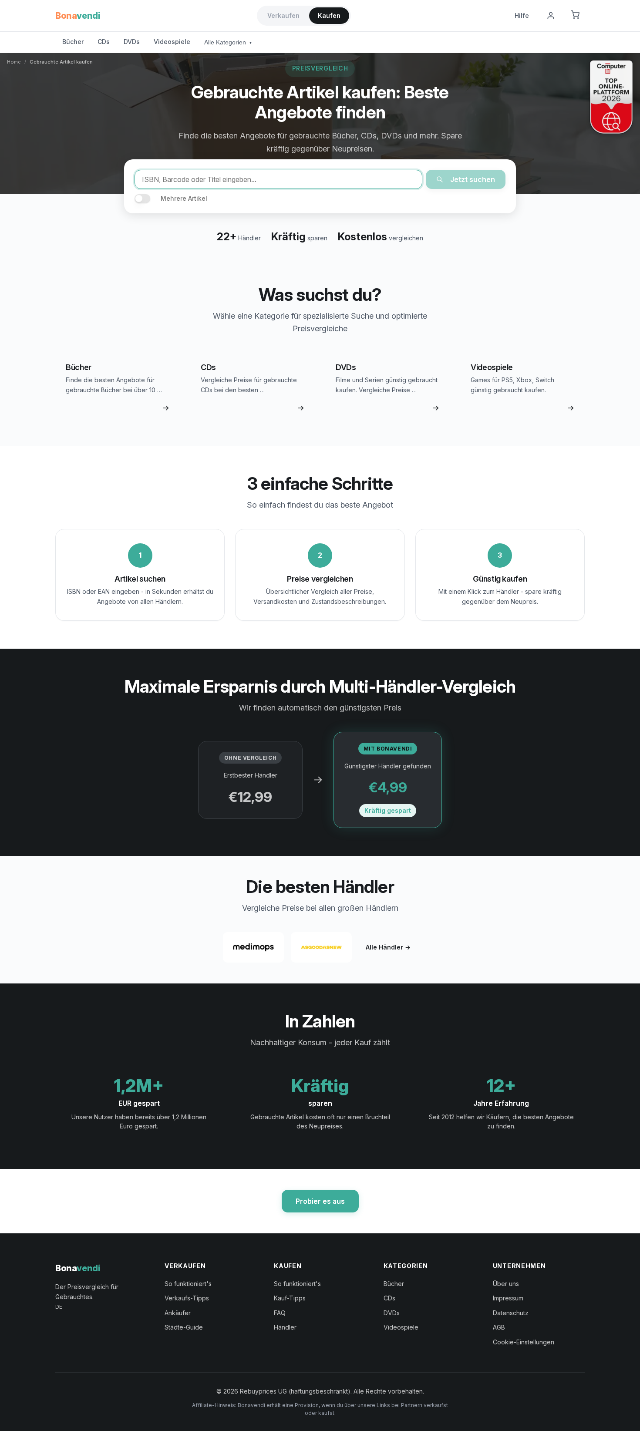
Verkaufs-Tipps (187, 1298)
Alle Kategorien (228, 42)
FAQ (280, 1313)
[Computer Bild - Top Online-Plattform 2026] (611, 97)
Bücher (73, 41)
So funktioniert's (188, 1283)
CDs (104, 41)
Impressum (508, 1298)
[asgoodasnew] (321, 947)
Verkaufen (283, 15)
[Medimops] (253, 947)
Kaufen (329, 15)
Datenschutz (511, 1313)
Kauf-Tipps (290, 1298)
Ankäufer (178, 1313)
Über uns (506, 1283)
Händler (285, 1327)
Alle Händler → (388, 947)
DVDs (132, 41)
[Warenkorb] (575, 15)
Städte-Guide (184, 1327)
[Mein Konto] (550, 16)
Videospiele (172, 41)
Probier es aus (320, 1201)
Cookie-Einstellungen (523, 1342)
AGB (499, 1327)
